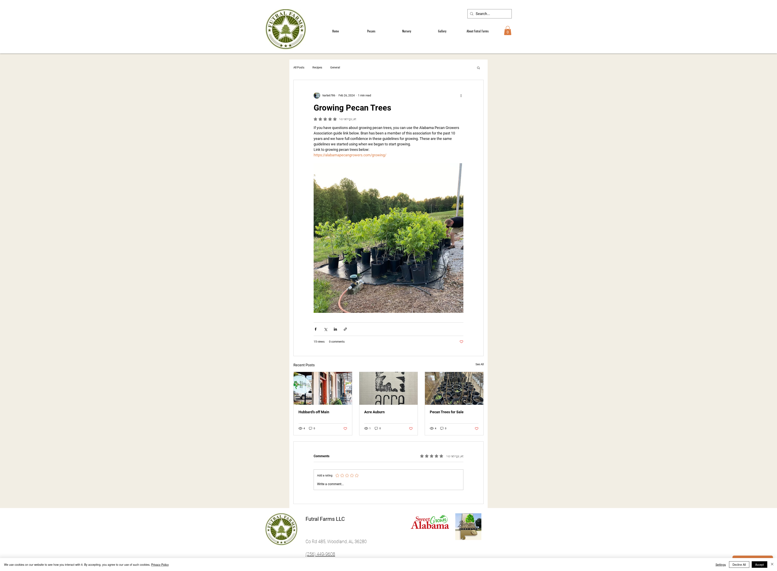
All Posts (298, 67)
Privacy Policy (160, 564)
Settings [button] (720, 564)
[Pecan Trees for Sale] (454, 388)
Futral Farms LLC (325, 519)
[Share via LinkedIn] (335, 329)
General (335, 67)
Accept (759, 564)
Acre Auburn (374, 412)
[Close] (772, 564)
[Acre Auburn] (388, 388)
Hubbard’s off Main (313, 412)
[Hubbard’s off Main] (323, 388)
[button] (508, 30)
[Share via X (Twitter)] (325, 329)
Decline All (739, 564)
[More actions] (461, 95)
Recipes (317, 67)
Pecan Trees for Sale (447, 412)
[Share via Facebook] (315, 329)
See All (480, 364)
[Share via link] (345, 329)
